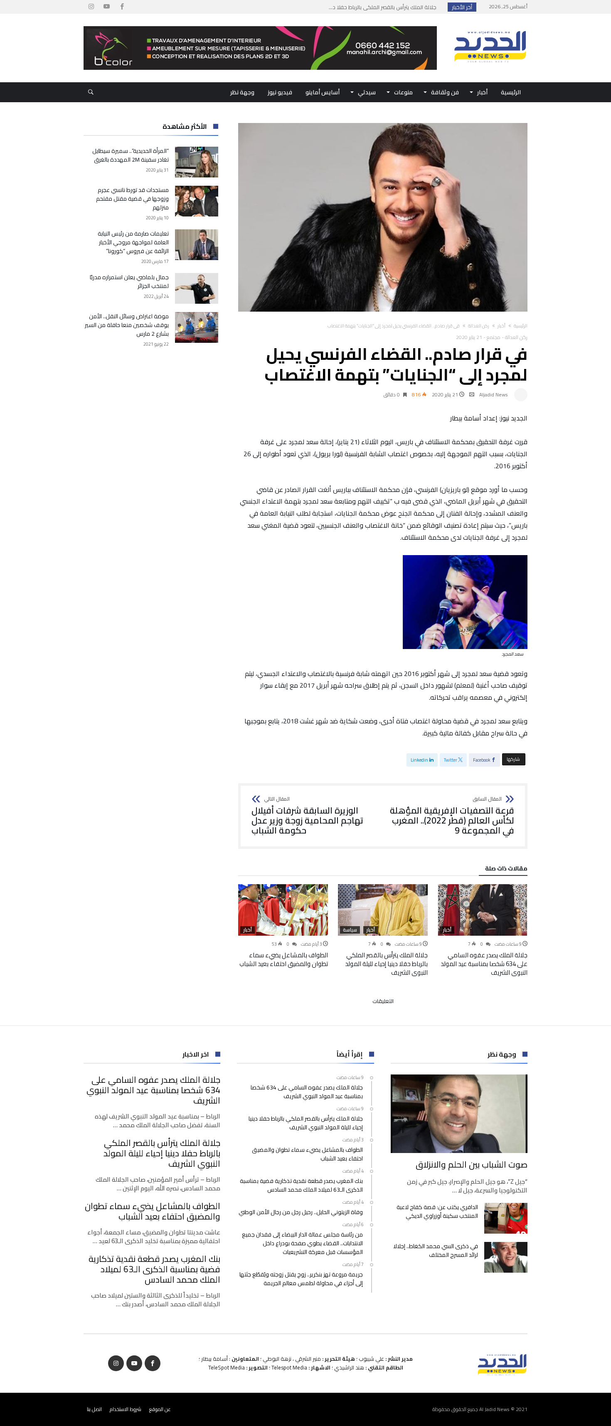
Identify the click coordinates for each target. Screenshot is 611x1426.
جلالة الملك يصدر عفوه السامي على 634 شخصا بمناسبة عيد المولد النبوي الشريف (484, 964)
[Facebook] (121, 7)
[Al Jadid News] (490, 26)
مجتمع (493, 337)
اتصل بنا (94, 1409)
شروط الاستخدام (125, 1409)
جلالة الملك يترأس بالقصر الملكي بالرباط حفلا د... (384, 7)
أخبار (501, 326)
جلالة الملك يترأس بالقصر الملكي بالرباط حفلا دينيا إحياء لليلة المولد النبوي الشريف (386, 964)
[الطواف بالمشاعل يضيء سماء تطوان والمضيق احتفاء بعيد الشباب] (283, 910)
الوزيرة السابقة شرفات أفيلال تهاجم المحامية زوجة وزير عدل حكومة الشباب (307, 816)
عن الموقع (160, 1409)
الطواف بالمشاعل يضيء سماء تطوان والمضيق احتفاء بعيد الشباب (283, 959)
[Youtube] (106, 7)
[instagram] (91, 7)
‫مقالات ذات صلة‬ (506, 869)
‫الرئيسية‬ (520, 326)
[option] (482, 930)
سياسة (350, 930)
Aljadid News (493, 394)
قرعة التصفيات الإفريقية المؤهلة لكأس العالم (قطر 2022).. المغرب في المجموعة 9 (452, 816)
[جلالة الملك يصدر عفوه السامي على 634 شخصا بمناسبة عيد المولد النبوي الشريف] (482, 910)
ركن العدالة (478, 326)
